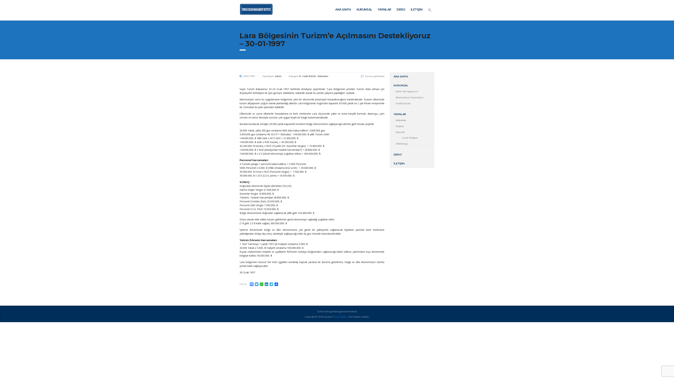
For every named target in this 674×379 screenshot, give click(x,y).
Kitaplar (400, 126)
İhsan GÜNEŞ (340, 316)
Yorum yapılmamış (374, 76)
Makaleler (401, 120)
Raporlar (400, 132)
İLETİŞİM (416, 9)
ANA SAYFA (343, 9)
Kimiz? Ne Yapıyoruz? (407, 91)
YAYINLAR (384, 9)
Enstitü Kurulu (403, 103)
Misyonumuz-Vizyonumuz (409, 97)
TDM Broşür (402, 143)
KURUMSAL (364, 9)
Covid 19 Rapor (410, 137)
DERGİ (401, 9)
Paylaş (243, 284)
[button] (429, 10)
